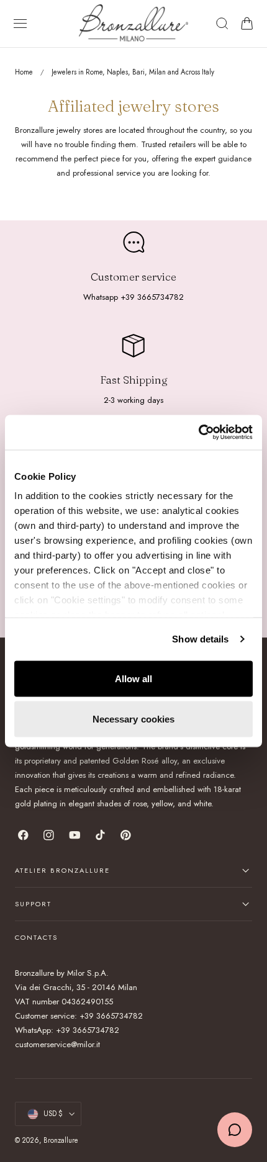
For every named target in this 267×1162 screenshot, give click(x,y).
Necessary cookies (134, 719)
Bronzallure (60, 1140)
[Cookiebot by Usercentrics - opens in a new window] (198, 433)
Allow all (134, 678)
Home (24, 72)
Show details (200, 639)
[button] (20, 23)
